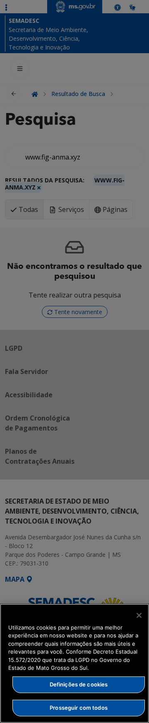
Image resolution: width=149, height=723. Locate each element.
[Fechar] (139, 615)
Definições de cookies (79, 684)
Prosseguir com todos (79, 707)
